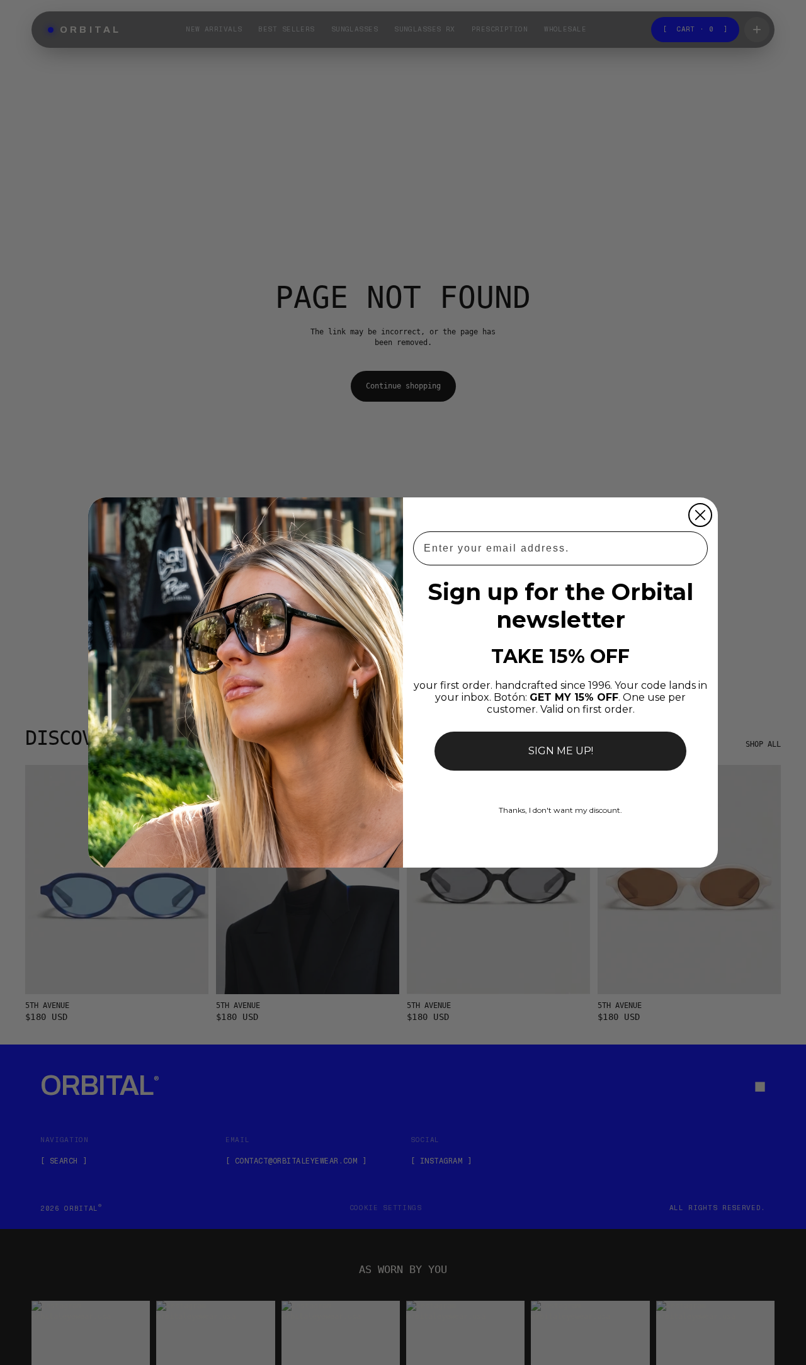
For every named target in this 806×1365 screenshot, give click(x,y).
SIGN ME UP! (560, 751)
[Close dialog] (700, 515)
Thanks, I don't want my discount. (560, 810)
